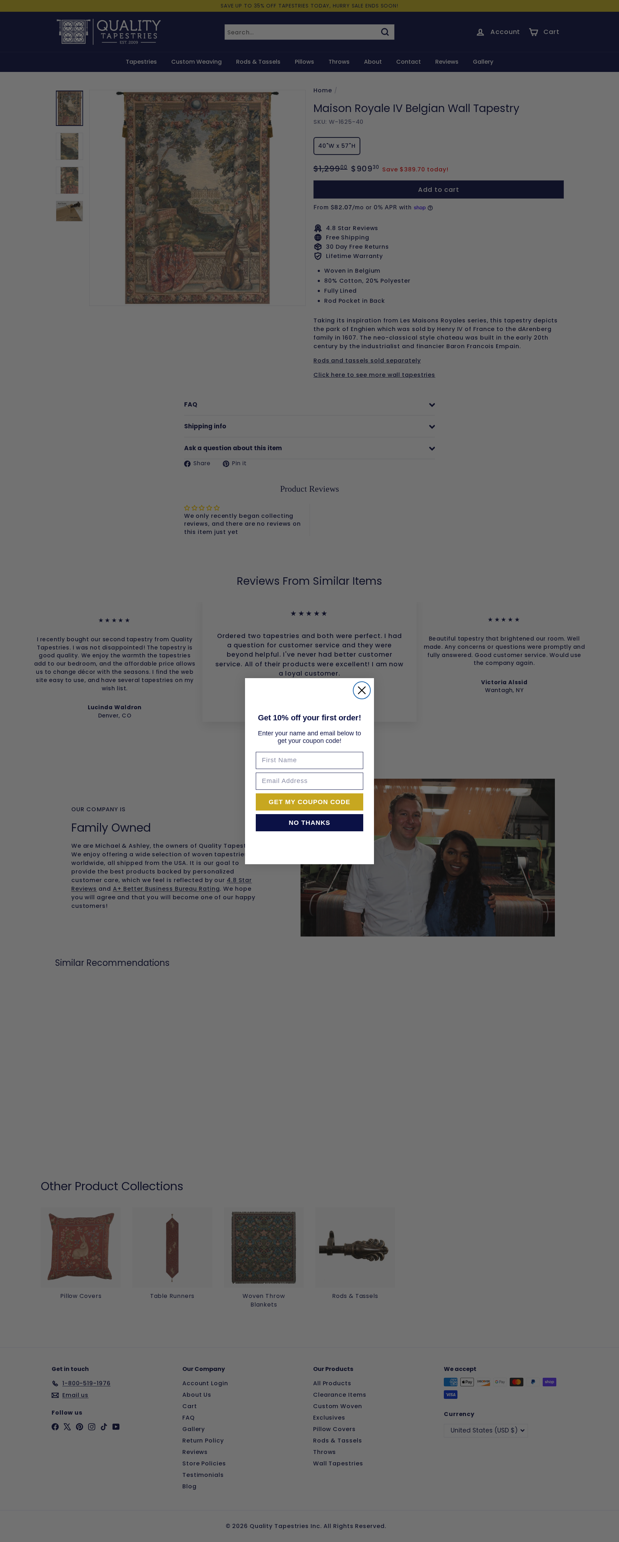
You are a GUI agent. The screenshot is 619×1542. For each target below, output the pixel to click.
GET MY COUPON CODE (309, 802)
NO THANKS (309, 822)
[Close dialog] (361, 690)
